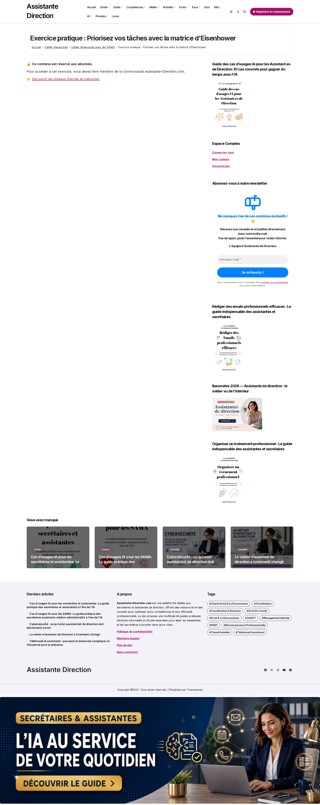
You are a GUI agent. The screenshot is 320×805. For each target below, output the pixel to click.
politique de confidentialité (274, 282)
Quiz (207, 7)
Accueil (91, 7)
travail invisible (220, 632)
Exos (195, 7)
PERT (214, 625)
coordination (264, 603)
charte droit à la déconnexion (229, 603)
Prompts (101, 16)
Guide (103, 7)
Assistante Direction (59, 670)
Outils (116, 7)
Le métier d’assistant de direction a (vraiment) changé (65, 634)
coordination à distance (226, 610)
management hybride (277, 618)
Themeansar (195, 689)
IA (88, 16)
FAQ (216, 7)
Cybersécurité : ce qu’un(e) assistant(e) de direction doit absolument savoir (190, 562)
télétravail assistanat (251, 632)
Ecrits (182, 7)
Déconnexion (221, 166)
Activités (168, 7)
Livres (115, 16)
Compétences (134, 7)
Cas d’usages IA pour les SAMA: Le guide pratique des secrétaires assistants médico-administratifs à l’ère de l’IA (125, 564)
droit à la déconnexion (225, 618)
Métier (153, 7)
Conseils (174, 549)
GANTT (251, 618)
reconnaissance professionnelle (246, 625)
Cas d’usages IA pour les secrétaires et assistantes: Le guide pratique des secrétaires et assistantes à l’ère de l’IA (56, 564)
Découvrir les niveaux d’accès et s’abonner (66, 79)
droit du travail (257, 610)
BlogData (175, 689)
